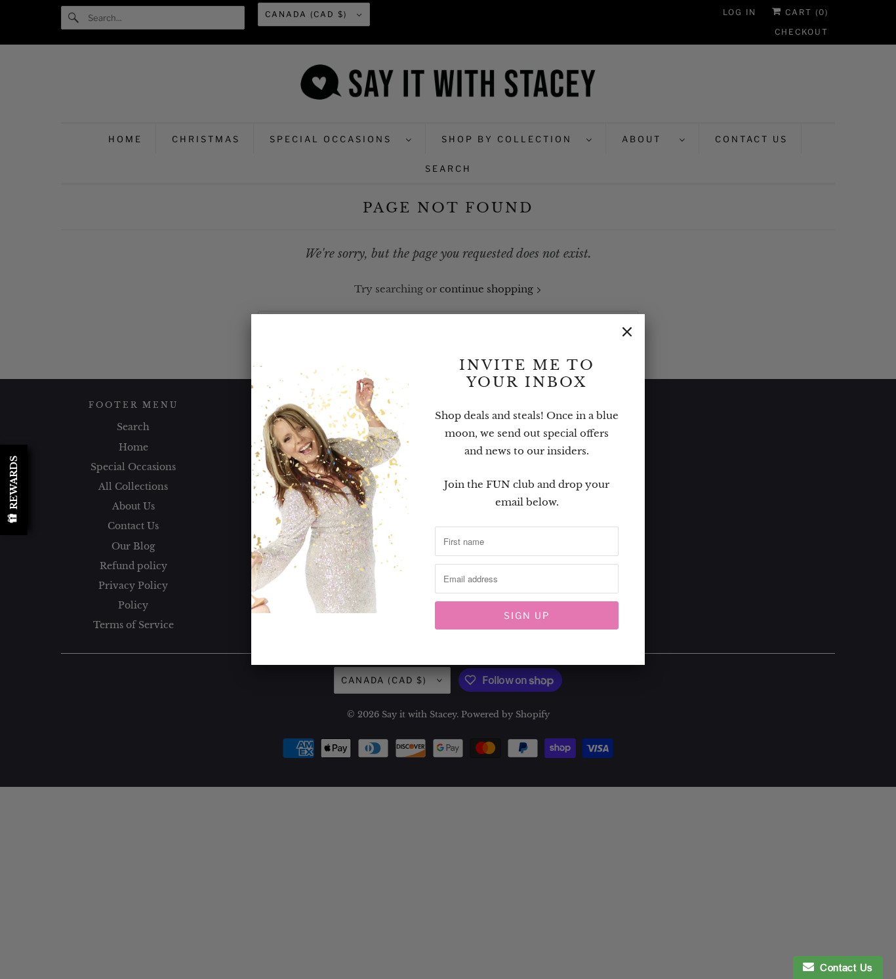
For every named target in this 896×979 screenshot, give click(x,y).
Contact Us (843, 967)
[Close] (627, 331)
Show (14, 490)
